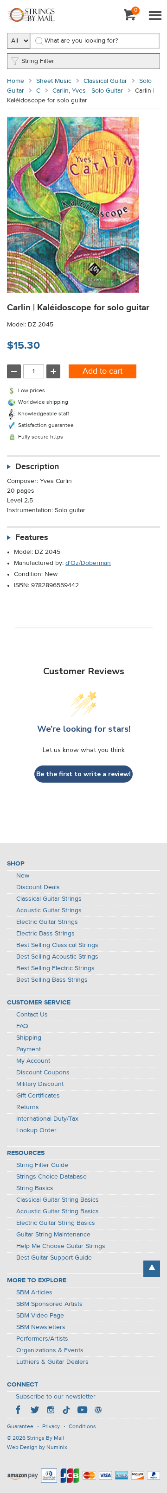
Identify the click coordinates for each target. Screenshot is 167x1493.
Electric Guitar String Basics (55, 1223)
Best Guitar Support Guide (54, 1258)
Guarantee (20, 1427)
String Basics (34, 1188)
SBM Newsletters (40, 1327)
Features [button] (31, 537)
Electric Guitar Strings (47, 922)
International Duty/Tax (47, 1119)
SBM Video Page (40, 1315)
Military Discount (40, 1084)
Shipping (28, 1038)
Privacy (51, 1427)
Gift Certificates (38, 1095)
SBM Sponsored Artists (49, 1304)
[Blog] (98, 1411)
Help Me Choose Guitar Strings (60, 1246)
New (22, 875)
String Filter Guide (42, 1165)
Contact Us (32, 1014)
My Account (33, 1061)
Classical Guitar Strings (49, 899)
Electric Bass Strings (45, 933)
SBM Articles (34, 1292)
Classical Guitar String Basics (57, 1200)
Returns (27, 1107)
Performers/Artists (42, 1339)
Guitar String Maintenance (53, 1234)
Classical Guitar (105, 81)
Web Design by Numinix (37, 1447)
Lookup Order (36, 1130)
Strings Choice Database (51, 1176)
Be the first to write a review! (83, 774)
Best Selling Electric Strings (55, 968)
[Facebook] (19, 1411)
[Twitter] (35, 1411)
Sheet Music (53, 81)
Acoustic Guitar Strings (49, 910)
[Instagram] (51, 1411)
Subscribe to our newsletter (56, 1396)
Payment (28, 1049)
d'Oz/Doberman (88, 563)
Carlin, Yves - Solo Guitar (87, 91)
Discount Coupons (43, 1072)
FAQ (22, 1026)
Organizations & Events (50, 1350)
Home (15, 81)
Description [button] (37, 467)
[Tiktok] (66, 1411)
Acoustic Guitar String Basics (57, 1211)
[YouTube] (82, 1411)
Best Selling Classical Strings (57, 945)
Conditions (82, 1427)
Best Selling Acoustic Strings (57, 957)
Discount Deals (38, 887)
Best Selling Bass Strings (52, 980)
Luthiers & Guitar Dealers (52, 1362)
